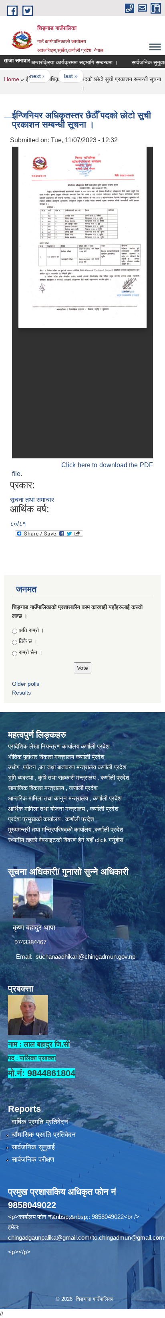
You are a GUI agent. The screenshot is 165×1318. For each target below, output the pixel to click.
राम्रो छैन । (30, 652)
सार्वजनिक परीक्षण (33, 1159)
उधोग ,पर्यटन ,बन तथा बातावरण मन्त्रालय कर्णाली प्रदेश (67, 767)
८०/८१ (18, 523)
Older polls (25, 684)
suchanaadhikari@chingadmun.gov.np (85, 956)
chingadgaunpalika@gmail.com (49, 1237)
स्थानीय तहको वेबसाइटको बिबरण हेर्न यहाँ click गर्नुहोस (65, 839)
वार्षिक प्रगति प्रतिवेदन (40, 1122)
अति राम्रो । (31, 630)
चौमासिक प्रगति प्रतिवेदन (44, 1135)
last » (58, 76)
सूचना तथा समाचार (32, 499)
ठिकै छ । (28, 641)
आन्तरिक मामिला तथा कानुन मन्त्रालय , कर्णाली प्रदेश (65, 798)
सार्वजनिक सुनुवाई (33, 1147)
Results (21, 692)
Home (11, 79)
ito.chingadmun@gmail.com (127, 1237)
